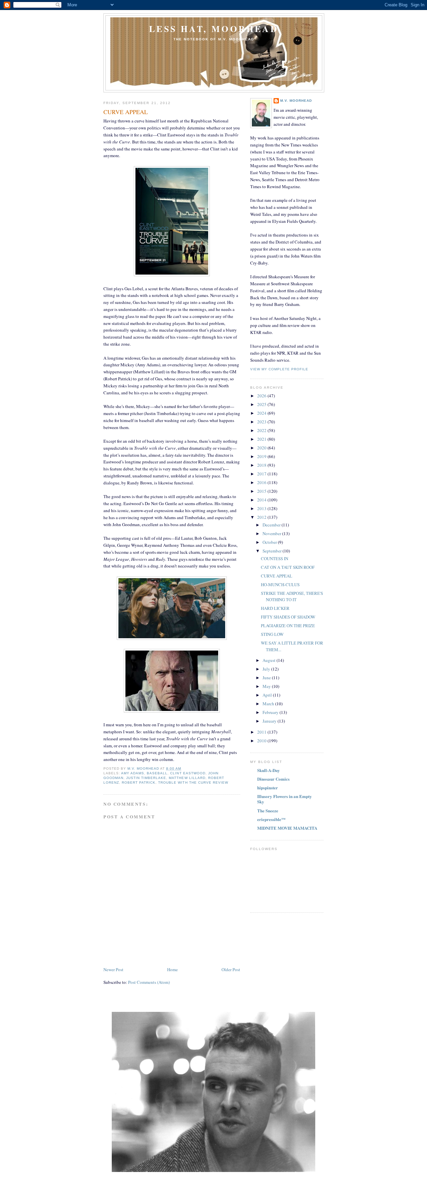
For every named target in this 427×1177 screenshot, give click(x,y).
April (268, 695)
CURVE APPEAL (276, 576)
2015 (262, 491)
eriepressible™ (271, 819)
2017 (262, 474)
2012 (262, 517)
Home (172, 969)
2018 (262, 465)
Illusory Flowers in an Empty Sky (284, 799)
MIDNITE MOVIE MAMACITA (287, 828)
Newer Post (113, 969)
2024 (262, 413)
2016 (262, 482)
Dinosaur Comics (273, 779)
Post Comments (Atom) (149, 982)
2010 (262, 741)
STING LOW (272, 634)
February (271, 712)
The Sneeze (267, 810)
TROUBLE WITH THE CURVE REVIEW (193, 782)
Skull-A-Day (268, 770)
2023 (262, 422)
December (272, 525)
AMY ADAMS (132, 773)
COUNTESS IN (274, 558)
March (269, 704)
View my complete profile (279, 369)
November (272, 533)
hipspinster (267, 787)
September (273, 551)
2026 (262, 396)
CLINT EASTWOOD (187, 773)
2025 (262, 404)
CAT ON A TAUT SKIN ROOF (288, 567)
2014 (262, 500)
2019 (262, 456)
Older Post (231, 969)
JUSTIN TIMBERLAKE (146, 778)
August (270, 660)
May (267, 686)
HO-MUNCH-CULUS (280, 584)
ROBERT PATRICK (138, 782)
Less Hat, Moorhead (214, 28)
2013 (262, 508)
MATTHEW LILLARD (187, 778)
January (270, 721)
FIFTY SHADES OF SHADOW (288, 617)
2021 (262, 439)
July (267, 669)
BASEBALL (157, 773)
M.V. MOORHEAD (296, 100)
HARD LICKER (275, 608)
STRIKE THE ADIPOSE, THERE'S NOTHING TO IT (292, 596)
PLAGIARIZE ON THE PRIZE (288, 626)
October (270, 542)
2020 (262, 448)
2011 (262, 732)
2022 (262, 430)
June (267, 678)
